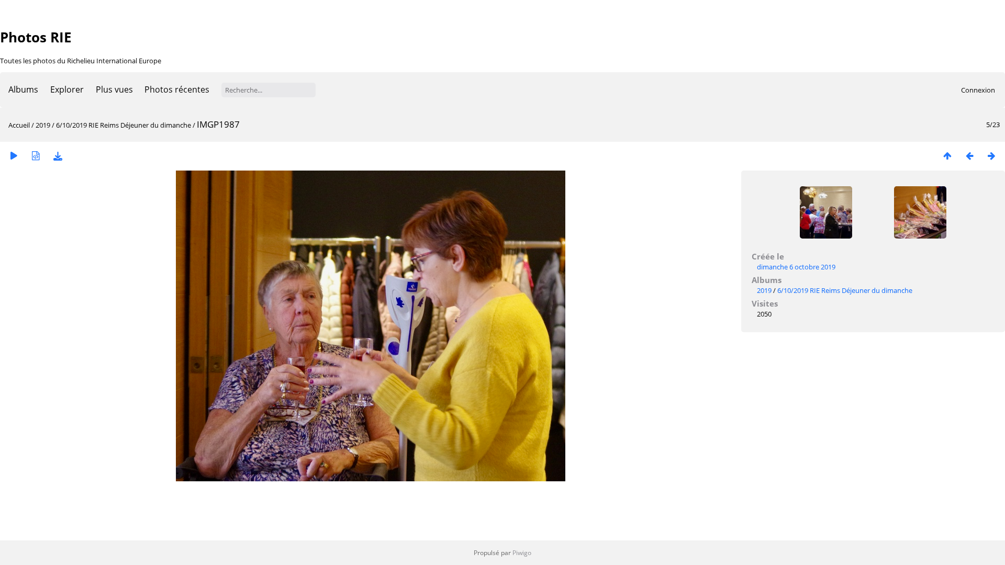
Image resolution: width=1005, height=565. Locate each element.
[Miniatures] (947, 156)
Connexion (978, 90)
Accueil (19, 125)
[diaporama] (14, 156)
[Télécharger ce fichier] (58, 156)
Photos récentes (176, 89)
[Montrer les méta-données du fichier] (36, 156)
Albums (23, 89)
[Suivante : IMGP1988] (991, 156)
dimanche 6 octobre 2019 (796, 267)
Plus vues (114, 89)
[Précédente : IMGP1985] (969, 156)
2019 (43, 125)
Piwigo (521, 552)
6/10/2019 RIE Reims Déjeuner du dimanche (123, 125)
